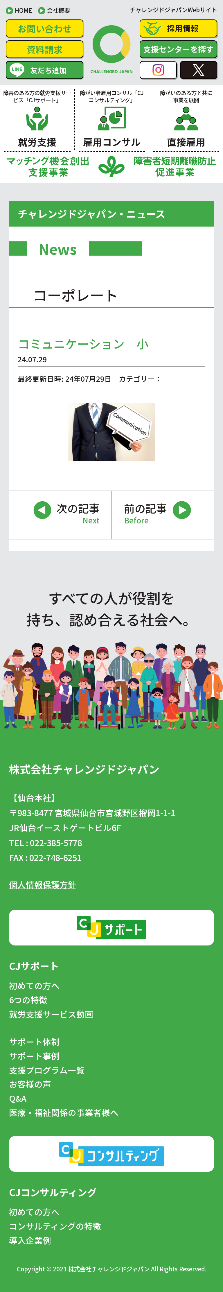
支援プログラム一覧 (46, 1070)
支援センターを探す (178, 49)
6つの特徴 (28, 1000)
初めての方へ (34, 985)
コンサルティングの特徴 (55, 1226)
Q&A (17, 1098)
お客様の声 (30, 1084)
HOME (23, 10)
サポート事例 (34, 1056)
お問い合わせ (45, 28)
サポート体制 (34, 1041)
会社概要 (58, 10)
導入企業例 (30, 1240)
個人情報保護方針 (42, 884)
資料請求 (45, 49)
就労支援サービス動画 (51, 1014)
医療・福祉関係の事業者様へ (63, 1112)
